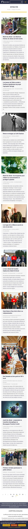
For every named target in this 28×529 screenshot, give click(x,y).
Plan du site (16, 503)
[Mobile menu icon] (25, 2)
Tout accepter (6, 525)
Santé (13, 88)
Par (18, 41)
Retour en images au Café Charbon (13, 133)
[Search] (21, 2)
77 (19, 494)
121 (12, 496)
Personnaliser (22, 525)
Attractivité (5, 273)
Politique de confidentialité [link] (14, 527)
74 (10, 494)
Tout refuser (14, 525)
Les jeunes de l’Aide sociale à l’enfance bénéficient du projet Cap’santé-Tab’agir (12, 84)
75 (13, 494)
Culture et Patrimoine (7, 136)
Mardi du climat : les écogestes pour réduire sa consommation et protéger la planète (14, 177)
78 (22, 494)
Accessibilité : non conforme (16, 505)
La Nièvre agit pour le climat (8, 41)
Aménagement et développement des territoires (12, 315)
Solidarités (5, 472)
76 (16, 494)
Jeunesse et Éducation (7, 88)
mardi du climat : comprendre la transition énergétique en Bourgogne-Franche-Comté (12, 422)
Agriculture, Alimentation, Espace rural (10, 380)
